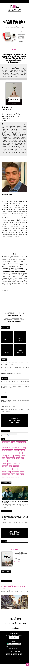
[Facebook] (3, 197)
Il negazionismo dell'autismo (8, 373)
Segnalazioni (17, 27)
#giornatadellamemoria (21, 442)
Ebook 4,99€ (17, 561)
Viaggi (3, 477)
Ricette (3, 474)
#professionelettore (6, 447)
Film (12, 455)
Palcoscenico (4, 466)
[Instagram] (7, 197)
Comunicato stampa (11, 27)
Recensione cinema (15, 471)
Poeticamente (16, 466)
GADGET (21, 264)
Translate (12, 435)
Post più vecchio (14, 321)
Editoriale (4, 455)
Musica (19, 463)
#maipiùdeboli (4, 445)
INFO (15, 565)
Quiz (19, 469)
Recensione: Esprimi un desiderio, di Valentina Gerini (14, 391)
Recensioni (22, 471)
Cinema (3, 453)
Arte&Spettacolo (9, 450)
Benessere (16, 450)
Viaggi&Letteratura (10, 477)
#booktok (13, 442)
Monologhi (10, 463)
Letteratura (4, 461)
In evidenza (23, 455)
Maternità (4, 463)
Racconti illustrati (6, 471)
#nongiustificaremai (13, 445)
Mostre (15, 463)
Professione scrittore (6, 469)
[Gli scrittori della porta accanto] (14, 8)
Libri (10, 461)
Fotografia (17, 455)
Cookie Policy (18, 643)
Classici (8, 453)
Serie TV (12, 474)
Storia (17, 474)
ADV (6, 27)
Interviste (13, 458)
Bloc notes (22, 450)
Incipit (3, 458)
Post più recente (14, 315)
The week (22, 474)
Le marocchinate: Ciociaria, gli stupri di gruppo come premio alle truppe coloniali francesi (15, 518)
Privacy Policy (10, 643)
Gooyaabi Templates (12, 659)
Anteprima (23, 447)
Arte (3, 450)
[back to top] (27, 664)
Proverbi (14, 469)
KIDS (22, 458)
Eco (21, 453)
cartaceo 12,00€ (7, 118)
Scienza (8, 474)
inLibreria (17, 477)
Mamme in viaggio (20, 461)
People (10, 466)
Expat (9, 455)
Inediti (8, 458)
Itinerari (18, 458)
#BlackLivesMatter (6, 442)
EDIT (23, 27)
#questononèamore (15, 447)
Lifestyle (14, 461)
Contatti (9, 662)
